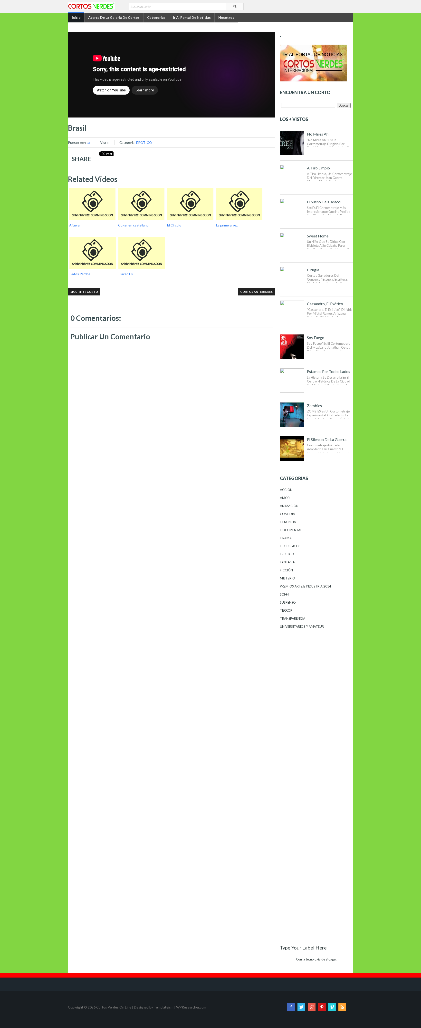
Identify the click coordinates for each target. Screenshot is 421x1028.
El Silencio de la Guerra (326, 439)
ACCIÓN (286, 490)
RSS (342, 1007)
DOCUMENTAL (291, 530)
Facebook (291, 1007)
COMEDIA (287, 514)
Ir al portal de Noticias (192, 17)
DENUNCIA (288, 522)
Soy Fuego (315, 337)
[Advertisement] (171, 478)
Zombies (314, 405)
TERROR (286, 610)
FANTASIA (287, 562)
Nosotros (226, 17)
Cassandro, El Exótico (325, 303)
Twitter (301, 1007)
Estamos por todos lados (328, 371)
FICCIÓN (286, 570)
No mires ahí (318, 134)
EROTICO (144, 142)
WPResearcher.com (191, 1007)
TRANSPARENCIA (292, 618)
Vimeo (332, 1007)
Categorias (156, 17)
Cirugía (313, 269)
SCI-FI (284, 594)
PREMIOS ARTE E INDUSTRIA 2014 (305, 586)
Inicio (76, 17)
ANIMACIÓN (289, 506)
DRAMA (286, 538)
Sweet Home (317, 236)
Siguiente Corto (84, 292)
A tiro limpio (318, 168)
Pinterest (322, 1007)
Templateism (163, 1007)
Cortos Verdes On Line (113, 1007)
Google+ (312, 1007)
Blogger (331, 959)
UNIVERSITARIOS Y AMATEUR (302, 626)
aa (88, 142)
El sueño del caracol (324, 201)
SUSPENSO (288, 602)
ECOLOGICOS (290, 546)
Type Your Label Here (303, 947)
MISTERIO (287, 578)
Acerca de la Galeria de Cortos (114, 17)
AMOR (285, 498)
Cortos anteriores (256, 292)
